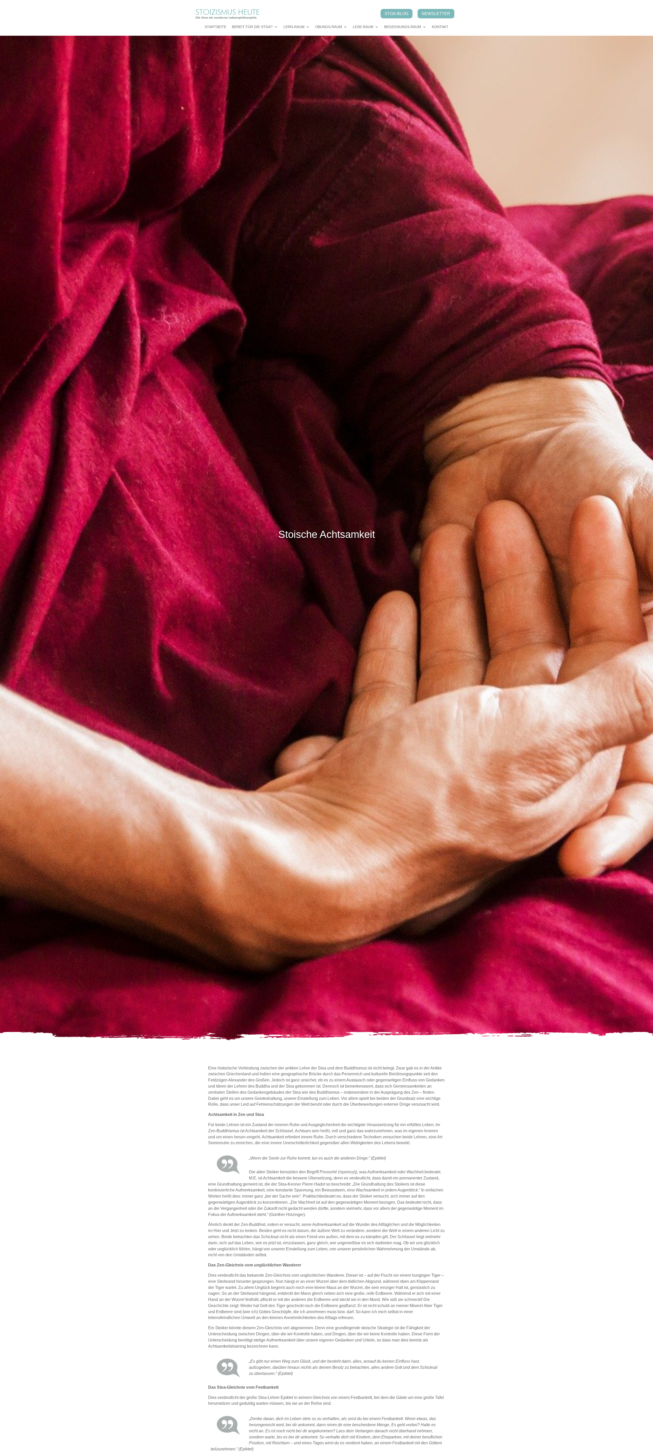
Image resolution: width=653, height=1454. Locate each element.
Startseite (215, 27)
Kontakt (440, 27)
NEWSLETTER (436, 13)
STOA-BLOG (396, 13)
